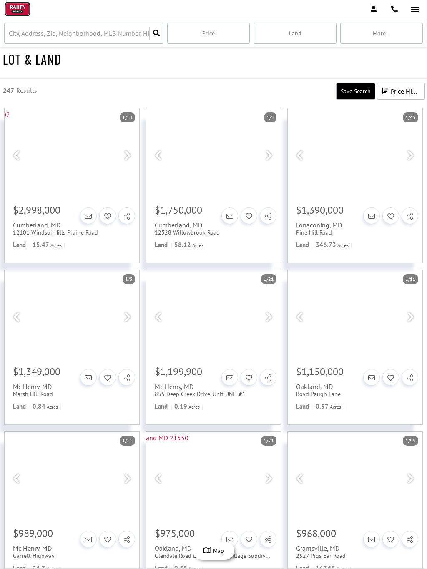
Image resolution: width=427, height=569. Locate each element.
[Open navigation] (415, 9)
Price (208, 33)
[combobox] (9, 33)
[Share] (126, 215)
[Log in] (373, 9)
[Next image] (127, 156)
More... (381, 33)
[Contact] (88, 215)
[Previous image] (16, 156)
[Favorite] (107, 215)
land (295, 33)
